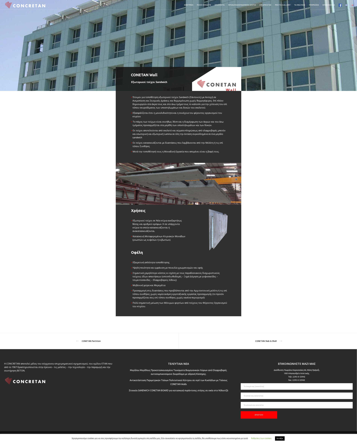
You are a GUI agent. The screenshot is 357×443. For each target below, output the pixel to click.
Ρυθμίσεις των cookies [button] (261, 438)
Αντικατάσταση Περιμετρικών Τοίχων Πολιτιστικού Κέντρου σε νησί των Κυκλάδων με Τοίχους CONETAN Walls (178, 382)
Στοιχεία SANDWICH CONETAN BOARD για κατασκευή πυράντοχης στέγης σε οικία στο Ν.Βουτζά (178, 390)
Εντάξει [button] (280, 438)
